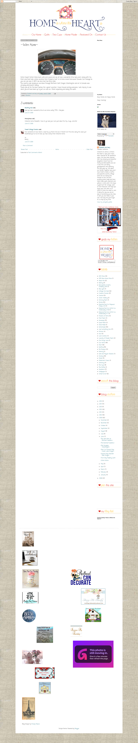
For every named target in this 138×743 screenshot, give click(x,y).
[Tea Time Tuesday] (32, 664)
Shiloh (100, 358)
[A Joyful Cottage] (93, 622)
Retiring (101, 352)
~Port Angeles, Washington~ (105, 446)
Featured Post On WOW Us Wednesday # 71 (107, 313)
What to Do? (102, 374)
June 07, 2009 (29, 113)
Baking (101, 283)
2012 (100, 410)
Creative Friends (103, 293)
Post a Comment (28, 146)
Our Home (102, 343)
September (104, 428)
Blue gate (101, 289)
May (102, 464)
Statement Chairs (104, 361)
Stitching (101, 363)
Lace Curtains (103, 336)
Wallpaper (102, 372)
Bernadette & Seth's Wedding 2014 (105, 286)
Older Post (90, 150)
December (104, 420)
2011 (100, 412)
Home (57, 150)
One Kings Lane (104, 340)
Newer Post (24, 150)
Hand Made (102, 325)
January (103, 475)
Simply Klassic (35, 724)
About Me (101, 281)
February (103, 472)
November (104, 423)
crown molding (103, 298)
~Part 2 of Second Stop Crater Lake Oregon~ (107, 450)
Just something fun (105, 329)
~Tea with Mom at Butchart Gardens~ (106, 439)
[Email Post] (54, 94)
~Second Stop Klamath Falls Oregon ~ (107, 454)
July (102, 434)
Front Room (102, 318)
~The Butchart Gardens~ (107, 443)
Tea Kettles (102, 367)
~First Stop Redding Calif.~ (108, 458)
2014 (100, 404)
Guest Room (102, 323)
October (103, 426)
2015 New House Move (105, 278)
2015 (100, 401)
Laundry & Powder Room (106, 338)
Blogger (77, 729)
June (102, 437)
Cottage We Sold (104, 291)
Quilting (101, 347)
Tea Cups (101, 365)
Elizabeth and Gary (104, 148)
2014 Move (102, 276)
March (103, 469)
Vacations (27, 95)
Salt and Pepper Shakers (106, 354)
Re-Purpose (102, 349)
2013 (100, 407)
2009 (101, 418)
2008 (101, 478)
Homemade (102, 327)
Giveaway (101, 320)
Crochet (101, 296)
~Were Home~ (104, 460)
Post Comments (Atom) (35, 153)
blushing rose (29, 108)
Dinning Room (103, 300)
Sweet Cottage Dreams (31, 130)
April (102, 467)
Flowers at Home (104, 316)
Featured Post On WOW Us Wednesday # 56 (107, 309)
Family (101, 302)
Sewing (101, 356)
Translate (110, 136)
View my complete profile (104, 202)
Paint (100, 345)
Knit (100, 334)
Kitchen (101, 332)
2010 (100, 415)
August (103, 431)
